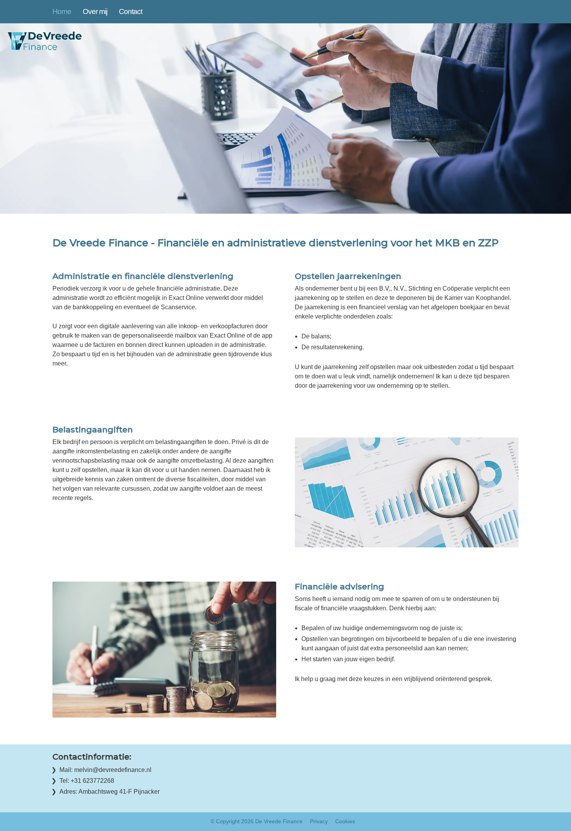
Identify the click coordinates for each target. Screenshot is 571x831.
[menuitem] (67, 11)
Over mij (95, 11)
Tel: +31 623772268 (86, 780)
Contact (130, 11)
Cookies (345, 821)
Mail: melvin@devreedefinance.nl (105, 770)
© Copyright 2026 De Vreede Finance (257, 821)
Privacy (319, 821)
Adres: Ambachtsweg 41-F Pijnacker (109, 791)
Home (61, 11)
